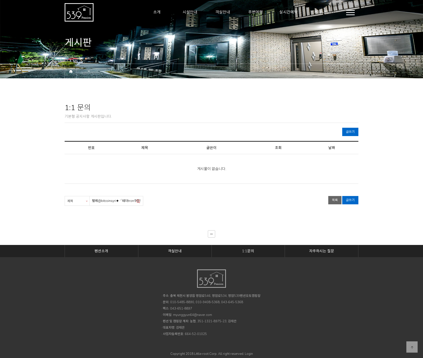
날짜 (331, 147)
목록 (335, 200)
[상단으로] (412, 347)
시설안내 (190, 12)
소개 (157, 12)
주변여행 (255, 12)
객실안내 (222, 12)
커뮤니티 (321, 12)
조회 (278, 147)
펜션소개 (101, 251)
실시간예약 (288, 12)
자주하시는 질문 (321, 251)
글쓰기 (350, 132)
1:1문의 (248, 251)
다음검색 (211, 234)
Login (249, 354)
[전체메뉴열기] (350, 13)
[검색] (138, 201)
